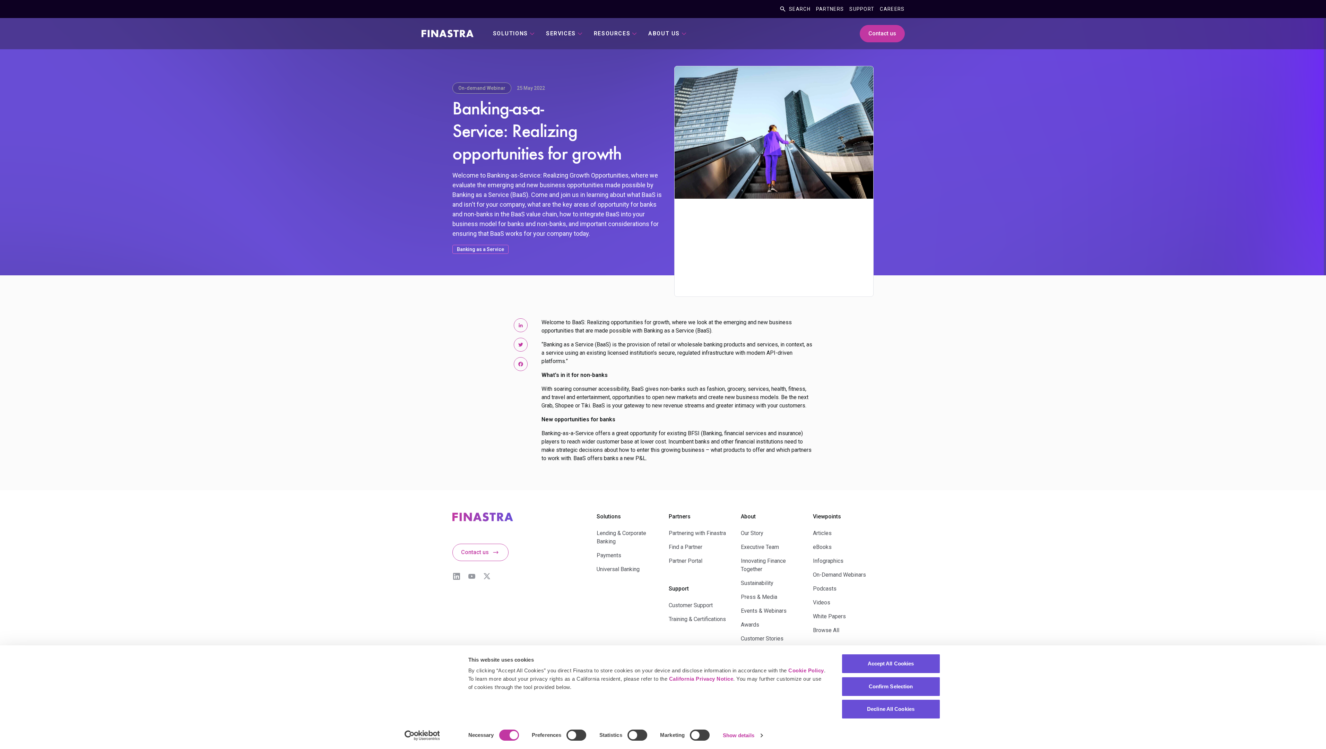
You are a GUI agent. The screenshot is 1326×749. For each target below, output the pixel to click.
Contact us (882, 33)
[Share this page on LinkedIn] (521, 325)
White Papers (829, 616)
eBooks (822, 547)
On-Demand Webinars (839, 574)
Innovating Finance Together (763, 565)
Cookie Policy (806, 670)
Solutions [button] (510, 33)
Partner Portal (685, 561)
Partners (830, 9)
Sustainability (757, 583)
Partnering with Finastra (697, 533)
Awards (750, 624)
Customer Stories (762, 638)
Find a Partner (685, 547)
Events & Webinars (764, 611)
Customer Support (691, 605)
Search (800, 9)
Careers (892, 9)
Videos (821, 602)
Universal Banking (618, 569)
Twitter (487, 576)
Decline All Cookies (891, 709)
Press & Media (759, 597)
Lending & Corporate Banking (621, 537)
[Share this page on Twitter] (521, 345)
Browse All (826, 630)
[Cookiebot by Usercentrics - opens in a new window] (422, 735)
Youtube (472, 576)
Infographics (828, 561)
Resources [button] (612, 33)
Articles (822, 533)
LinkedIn (456, 576)
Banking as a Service (480, 249)
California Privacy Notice (701, 679)
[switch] (576, 735)
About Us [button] (664, 33)
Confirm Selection (891, 686)
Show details (738, 735)
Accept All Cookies (891, 663)
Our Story (752, 533)
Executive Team (760, 547)
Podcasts (825, 588)
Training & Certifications (697, 619)
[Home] (448, 33)
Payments (609, 555)
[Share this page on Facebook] (521, 364)
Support (861, 9)
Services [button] (561, 33)
